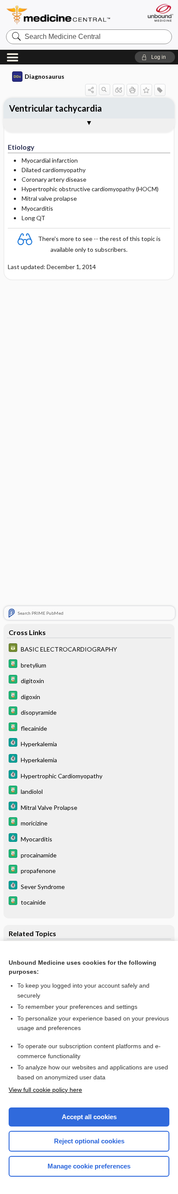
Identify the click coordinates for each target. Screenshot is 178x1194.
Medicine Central (58, 15)
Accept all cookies (89, 1116)
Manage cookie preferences (89, 1166)
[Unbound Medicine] (160, 12)
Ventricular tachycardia (55, 108)
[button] (155, 57)
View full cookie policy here (45, 1089)
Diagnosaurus (44, 76)
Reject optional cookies (89, 1141)
